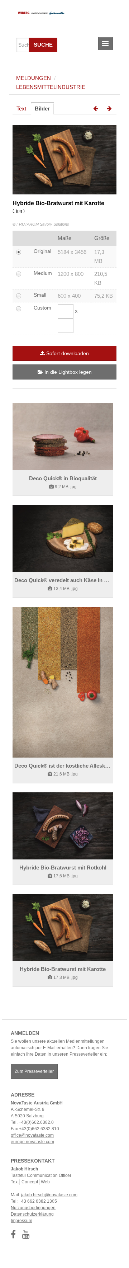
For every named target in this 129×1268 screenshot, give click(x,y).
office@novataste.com (32, 1135)
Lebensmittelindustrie (50, 87)
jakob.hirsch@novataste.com (49, 1194)
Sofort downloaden (67, 353)
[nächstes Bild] (109, 108)
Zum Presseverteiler (34, 1071)
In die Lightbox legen (67, 372)
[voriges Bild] (95, 108)
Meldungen (33, 78)
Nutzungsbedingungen (33, 1207)
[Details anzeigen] (63, 436)
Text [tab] (21, 108)
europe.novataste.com (32, 1141)
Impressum (21, 1220)
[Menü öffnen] (105, 43)
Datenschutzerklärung (32, 1214)
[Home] (38, 12)
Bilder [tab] (42, 108)
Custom (42, 308)
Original (42, 251)
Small (40, 295)
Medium (43, 273)
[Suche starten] (51, 43)
